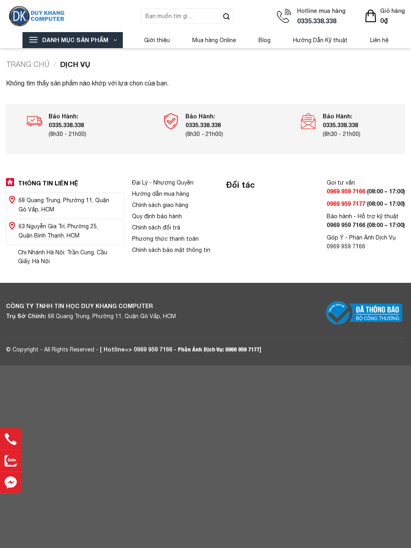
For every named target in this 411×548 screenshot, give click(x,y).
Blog (264, 40)
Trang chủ (27, 64)
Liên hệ (379, 40)
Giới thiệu (157, 40)
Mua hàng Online (214, 40)
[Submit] (226, 16)
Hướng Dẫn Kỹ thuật (320, 40)
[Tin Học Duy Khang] (51, 16)
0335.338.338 (316, 20)
